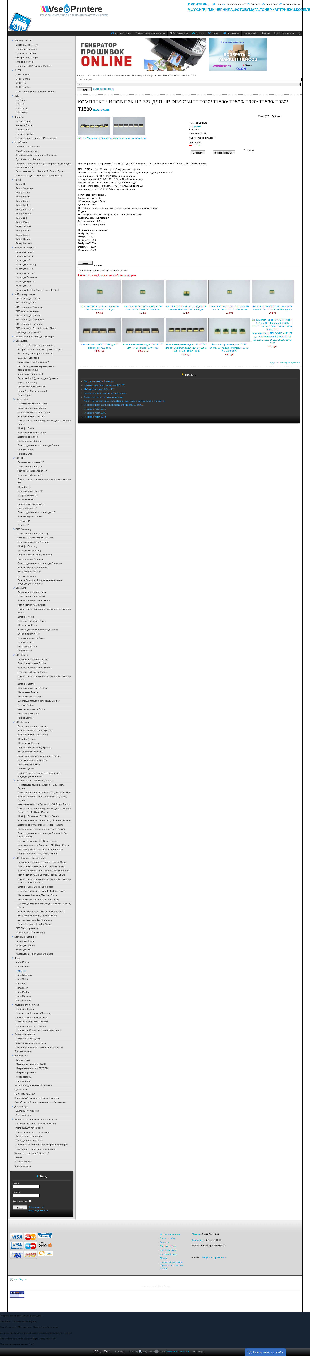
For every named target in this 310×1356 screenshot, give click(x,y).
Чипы (100, 76)
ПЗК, (211, 10)
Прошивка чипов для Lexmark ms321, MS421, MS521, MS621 (114, 405)
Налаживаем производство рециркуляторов (105, 393)
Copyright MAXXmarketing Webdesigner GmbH (284, 363)
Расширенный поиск (103, 89)
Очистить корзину (182, 1351)
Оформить (170, 1351)
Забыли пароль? (36, 1207)
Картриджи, (284, 10)
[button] (265, 1352)
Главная (91, 76)
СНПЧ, (201, 10)
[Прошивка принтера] (16, 1224)
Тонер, (266, 10)
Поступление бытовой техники (99, 381)
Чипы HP (109, 76)
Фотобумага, (247, 10)
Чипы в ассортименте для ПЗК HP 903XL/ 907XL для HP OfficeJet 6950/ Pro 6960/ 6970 (229, 347)
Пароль (16, 1192)
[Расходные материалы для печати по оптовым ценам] (71, 8)
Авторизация (198, 1351)
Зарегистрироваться (38, 1210)
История (119, 1351)
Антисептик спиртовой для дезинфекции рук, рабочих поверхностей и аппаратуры (124, 401)
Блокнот (133, 1351)
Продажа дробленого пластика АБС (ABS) (104, 385)
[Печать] (299, 115)
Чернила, (224, 10)
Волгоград (197, 1240)
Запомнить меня (20, 1201)
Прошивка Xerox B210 (95, 417)
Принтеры (198, 4)
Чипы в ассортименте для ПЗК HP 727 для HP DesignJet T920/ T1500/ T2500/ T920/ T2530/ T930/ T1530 (186, 347)
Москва (196, 1234)
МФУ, (192, 10)
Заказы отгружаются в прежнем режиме (103, 397)
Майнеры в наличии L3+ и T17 (99, 389)
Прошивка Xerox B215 (95, 409)
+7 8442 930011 (101, 1351)
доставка (197, 126)
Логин (16, 1183)
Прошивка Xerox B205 (95, 413)
